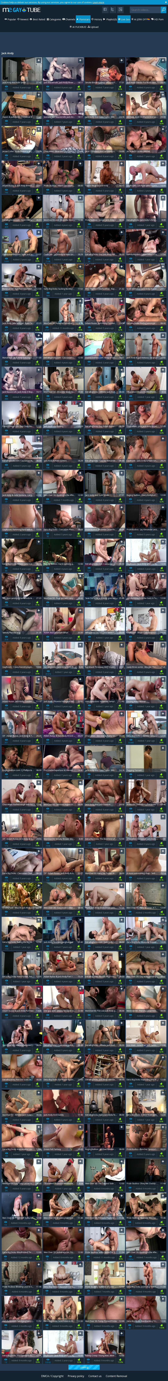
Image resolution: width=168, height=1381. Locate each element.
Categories (55, 19)
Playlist (111, 19)
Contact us (95, 1376)
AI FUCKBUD (79, 26)
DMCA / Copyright (52, 1376)
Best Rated (38, 19)
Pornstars (84, 19)
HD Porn (159, 19)
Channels (70, 19)
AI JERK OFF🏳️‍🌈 (142, 19)
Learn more (98, 2)
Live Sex (125, 19)
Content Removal (116, 1376)
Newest (24, 19)
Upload (94, 26)
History (98, 19)
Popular (11, 19)
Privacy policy (76, 1376)
